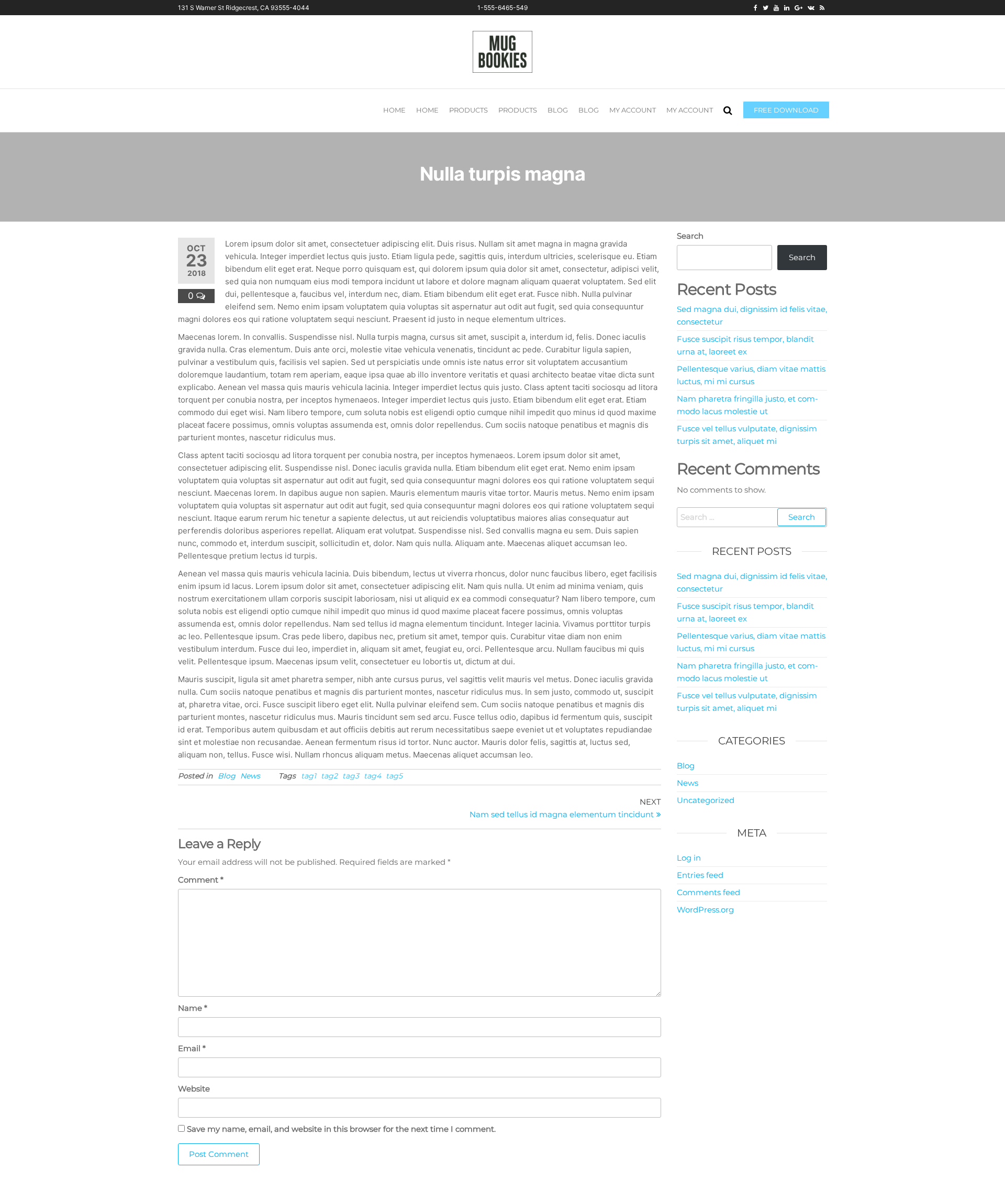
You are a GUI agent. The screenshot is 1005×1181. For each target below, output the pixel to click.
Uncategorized (705, 800)
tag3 (350, 776)
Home (394, 110)
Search (690, 236)
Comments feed (708, 892)
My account (632, 110)
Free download (786, 110)
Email (192, 1048)
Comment (201, 880)
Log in (689, 858)
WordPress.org (705, 910)
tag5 (394, 776)
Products (468, 110)
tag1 (308, 776)
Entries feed (700, 875)
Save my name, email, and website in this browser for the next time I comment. (341, 1129)
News (250, 776)
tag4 (372, 776)
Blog (558, 110)
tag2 (329, 776)
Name (192, 1008)
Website (194, 1089)
